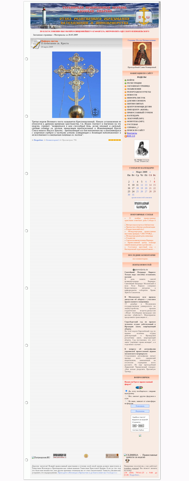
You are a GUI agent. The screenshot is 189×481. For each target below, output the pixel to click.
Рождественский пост (135, 229)
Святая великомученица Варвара (139, 240)
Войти (130, 80)
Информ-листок (49, 41)
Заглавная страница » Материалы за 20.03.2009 (55, 34)
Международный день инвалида (139, 235)
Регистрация (134, 82)
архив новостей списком (142, 197)
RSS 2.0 (131, 135)
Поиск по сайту (136, 130)
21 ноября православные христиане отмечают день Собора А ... (140, 220)
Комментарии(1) (53, 140)
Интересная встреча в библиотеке (140, 224)
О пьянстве (130, 238)
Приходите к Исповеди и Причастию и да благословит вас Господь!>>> (87, 472)
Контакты (132, 132)
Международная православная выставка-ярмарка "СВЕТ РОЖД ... (140, 232)
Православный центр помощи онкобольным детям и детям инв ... (140, 243)
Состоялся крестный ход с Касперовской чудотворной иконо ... (140, 248)
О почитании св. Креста (55, 43)
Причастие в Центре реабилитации (140, 227)
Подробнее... (135, 474)
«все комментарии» (140, 258)
